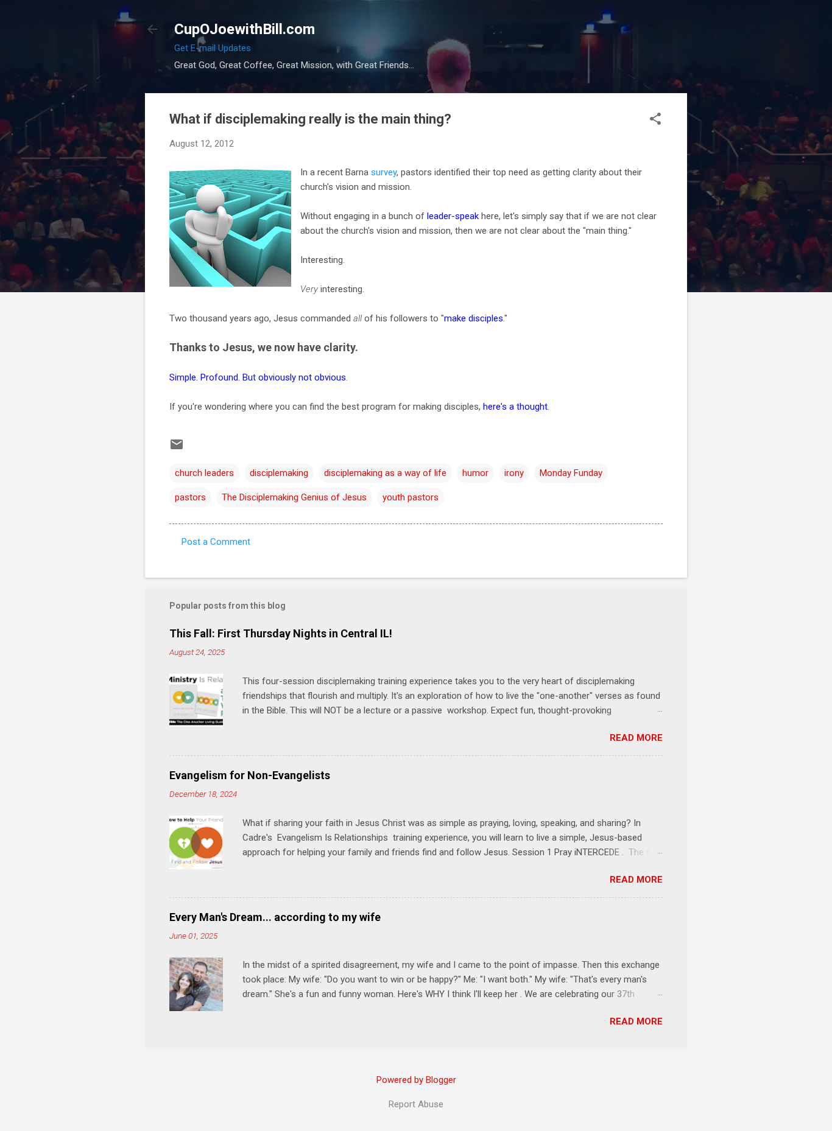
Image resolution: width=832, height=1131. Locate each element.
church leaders (204, 472)
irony (514, 472)
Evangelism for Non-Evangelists (249, 775)
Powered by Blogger (416, 1079)
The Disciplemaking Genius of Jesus (294, 497)
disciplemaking (279, 472)
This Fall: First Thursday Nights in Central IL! (280, 633)
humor (475, 472)
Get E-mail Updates (212, 48)
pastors (190, 497)
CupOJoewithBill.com (244, 29)
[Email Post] (176, 448)
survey (384, 172)
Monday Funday (571, 472)
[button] (655, 119)
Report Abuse (416, 1104)
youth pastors (411, 497)
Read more (636, 737)
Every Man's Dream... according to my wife (275, 917)
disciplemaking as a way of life (385, 472)
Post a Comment (216, 541)
